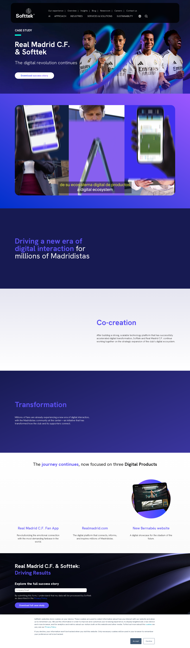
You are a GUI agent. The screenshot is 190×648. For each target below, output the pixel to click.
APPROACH (60, 16)
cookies (148, 624)
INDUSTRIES (77, 16)
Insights (84, 10)
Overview (72, 10)
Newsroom (105, 10)
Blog (94, 10)
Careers (118, 10)
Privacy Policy (50, 627)
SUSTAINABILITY (125, 16)
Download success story (34, 75)
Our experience (55, 10)
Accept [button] (136, 641)
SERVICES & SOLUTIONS (99, 16)
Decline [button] (149, 641)
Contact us (131, 10)
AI (49, 16)
